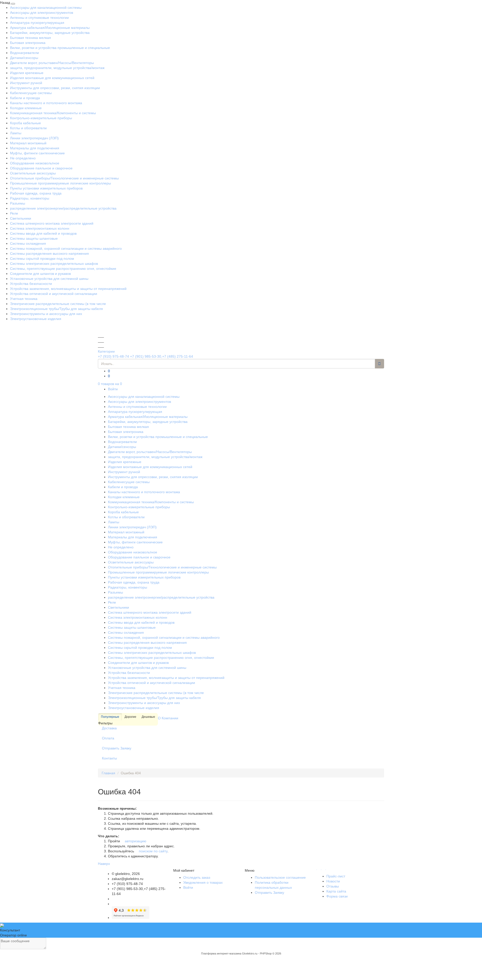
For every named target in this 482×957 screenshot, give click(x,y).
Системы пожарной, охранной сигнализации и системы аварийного (66, 248)
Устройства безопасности (31, 284)
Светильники (20, 218)
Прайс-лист (335, 876)
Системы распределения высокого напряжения (49, 253)
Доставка (109, 728)
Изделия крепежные (26, 73)
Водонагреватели (24, 53)
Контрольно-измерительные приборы (41, 118)
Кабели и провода (25, 98)
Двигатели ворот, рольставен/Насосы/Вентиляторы (52, 63)
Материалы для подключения (34, 148)
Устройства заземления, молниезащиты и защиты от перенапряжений (68, 289)
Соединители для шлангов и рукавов (40, 274)
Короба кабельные (25, 123)
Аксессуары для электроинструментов (41, 13)
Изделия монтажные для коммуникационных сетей (52, 78)
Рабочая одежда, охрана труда (36, 193)
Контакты (109, 758)
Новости (333, 881)
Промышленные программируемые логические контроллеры (60, 183)
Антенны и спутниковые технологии (39, 18)
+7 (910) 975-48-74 (113, 356)
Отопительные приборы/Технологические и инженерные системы (64, 178)
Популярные (110, 717)
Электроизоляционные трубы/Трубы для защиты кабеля (56, 309)
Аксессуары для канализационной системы (46, 8)
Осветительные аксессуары (33, 173)
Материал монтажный (28, 143)
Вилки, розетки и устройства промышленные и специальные (60, 48)
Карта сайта (336, 891)
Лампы (15, 133)
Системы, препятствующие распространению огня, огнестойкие (63, 269)
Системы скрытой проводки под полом (42, 259)
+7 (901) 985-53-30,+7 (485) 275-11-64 (161, 356)
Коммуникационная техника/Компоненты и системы (53, 113)
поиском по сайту (152, 851)
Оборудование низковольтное (34, 163)
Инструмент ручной (26, 83)
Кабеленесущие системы (31, 93)
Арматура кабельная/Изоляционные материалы (50, 28)
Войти (113, 389)
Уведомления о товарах (203, 882)
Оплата (108, 738)
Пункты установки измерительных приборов (46, 188)
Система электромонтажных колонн (39, 228)
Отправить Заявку (116, 748)
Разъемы (17, 203)
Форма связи (337, 896)
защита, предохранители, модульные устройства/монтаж (57, 68)
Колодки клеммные (26, 108)
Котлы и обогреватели (28, 128)
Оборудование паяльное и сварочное (41, 168)
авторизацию (135, 841)
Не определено (23, 158)
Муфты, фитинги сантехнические (37, 153)
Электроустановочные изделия (35, 319)
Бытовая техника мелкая (30, 38)
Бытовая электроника (27, 43)
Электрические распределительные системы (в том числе (58, 304)
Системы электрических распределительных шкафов (54, 264)
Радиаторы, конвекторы (29, 198)
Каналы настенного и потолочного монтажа (46, 103)
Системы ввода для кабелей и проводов (43, 233)
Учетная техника (23, 299)
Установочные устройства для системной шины (49, 279)
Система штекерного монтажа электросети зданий (51, 223)
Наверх (104, 864)
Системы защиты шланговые (34, 238)
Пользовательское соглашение (280, 877)
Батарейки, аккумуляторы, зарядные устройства (50, 33)
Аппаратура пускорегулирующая (37, 23)
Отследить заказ (196, 877)
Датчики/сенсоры (24, 58)
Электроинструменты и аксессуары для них (46, 314)
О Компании (168, 718)
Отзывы (332, 886)
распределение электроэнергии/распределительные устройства (63, 208)
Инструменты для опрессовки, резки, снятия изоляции (55, 88)
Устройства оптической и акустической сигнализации (53, 294)
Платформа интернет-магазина (221, 953)
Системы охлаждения (28, 243)
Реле (14, 213)
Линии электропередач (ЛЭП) (34, 138)
